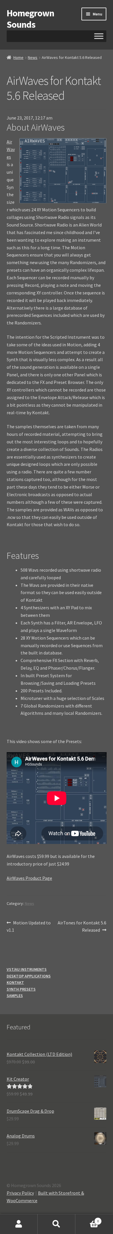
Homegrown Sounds (30, 18)
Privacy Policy (20, 1193)
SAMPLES (15, 995)
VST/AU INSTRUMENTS (27, 969)
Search (56, 1224)
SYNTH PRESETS (21, 989)
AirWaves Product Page (29, 878)
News (32, 57)
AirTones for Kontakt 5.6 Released (81, 926)
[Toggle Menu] (98, 36)
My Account (19, 1224)
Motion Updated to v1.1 (29, 926)
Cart (87, 1219)
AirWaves (11, 149)
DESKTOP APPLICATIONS (29, 976)
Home (18, 57)
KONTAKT (15, 982)
